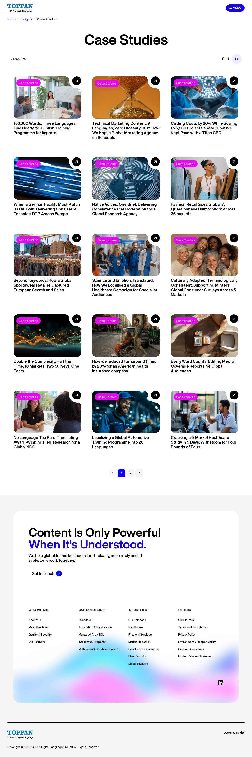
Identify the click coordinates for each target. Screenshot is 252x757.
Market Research (139, 642)
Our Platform (186, 620)
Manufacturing (137, 656)
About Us (35, 620)
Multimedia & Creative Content (99, 649)
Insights (27, 19)
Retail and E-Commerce (143, 649)
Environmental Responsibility (197, 642)
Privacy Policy (186, 634)
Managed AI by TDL (91, 634)
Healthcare (135, 627)
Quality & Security (40, 634)
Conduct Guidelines (191, 649)
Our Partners (37, 642)
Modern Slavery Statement (196, 656)
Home (11, 19)
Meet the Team (38, 627)
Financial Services (140, 634)
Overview (85, 620)
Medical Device (138, 663)
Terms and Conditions (192, 627)
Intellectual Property (92, 642)
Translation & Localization (95, 627)
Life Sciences (137, 620)
